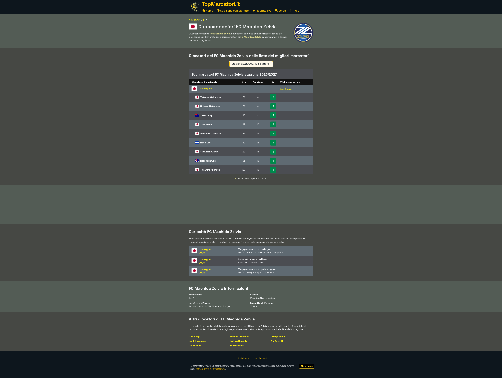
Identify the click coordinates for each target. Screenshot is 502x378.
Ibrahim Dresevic (239, 336)
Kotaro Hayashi (238, 340)
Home (209, 10)
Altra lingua (307, 366)
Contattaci (261, 357)
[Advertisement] (251, 205)
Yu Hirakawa (237, 345)
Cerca (282, 10)
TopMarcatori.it (221, 4)
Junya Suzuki (278, 336)
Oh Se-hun (195, 345)
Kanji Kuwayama (198, 340)
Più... (295, 10)
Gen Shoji (194, 336)
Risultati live (263, 10)
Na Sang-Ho (277, 340)
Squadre (194, 20)
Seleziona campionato (234, 10)
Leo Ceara (286, 88)
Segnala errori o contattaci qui (210, 368)
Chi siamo (243, 357)
